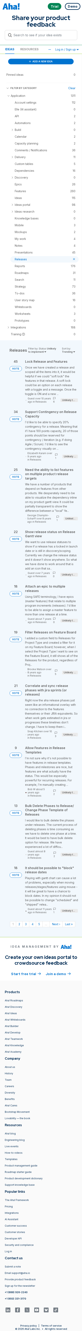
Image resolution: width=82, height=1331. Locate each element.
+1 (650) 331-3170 (15, 1298)
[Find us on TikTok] (56, 1310)
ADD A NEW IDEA (42, 61)
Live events (12, 1146)
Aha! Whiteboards (15, 1019)
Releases (41, 401)
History (9, 1073)
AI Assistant (11, 1219)
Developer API (13, 1238)
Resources (29, 49)
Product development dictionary (24, 1178)
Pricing (9, 1206)
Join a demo (58, 974)
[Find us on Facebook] (17, 1310)
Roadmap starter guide (18, 1171)
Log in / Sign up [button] (66, 49)
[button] (49, 49)
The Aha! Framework (17, 1200)
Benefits (10, 1099)
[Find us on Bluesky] (46, 1310)
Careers (9, 1086)
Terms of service (51, 1325)
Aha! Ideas (11, 1013)
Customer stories (15, 1232)
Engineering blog (15, 1139)
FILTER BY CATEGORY (23, 88)
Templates (11, 1159)
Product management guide (21, 1165)
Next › (56, 924)
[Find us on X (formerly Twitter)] (27, 1310)
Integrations (12, 1212)
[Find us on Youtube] (36, 1310)
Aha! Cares (11, 1105)
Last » (69, 924)
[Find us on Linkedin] (8, 1310)
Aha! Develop (12, 1032)
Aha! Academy (13, 1051)
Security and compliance (19, 1244)
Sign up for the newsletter (20, 1285)
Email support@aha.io (17, 1272)
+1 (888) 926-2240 (16, 1292)
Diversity (10, 1092)
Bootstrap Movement (17, 1111)
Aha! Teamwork (14, 1038)
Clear (71, 88)
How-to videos (13, 1152)
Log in (8, 1251)
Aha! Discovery (13, 1006)
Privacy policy (28, 1325)
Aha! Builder (12, 1026)
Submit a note (13, 1266)
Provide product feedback (20, 1279)
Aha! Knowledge (14, 1045)
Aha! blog (10, 1133)
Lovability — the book (17, 1118)
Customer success (16, 1225)
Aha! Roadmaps (14, 1000)
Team (8, 1079)
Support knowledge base (20, 1184)
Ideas (9, 49)
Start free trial (26, 974)
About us (10, 1066)
